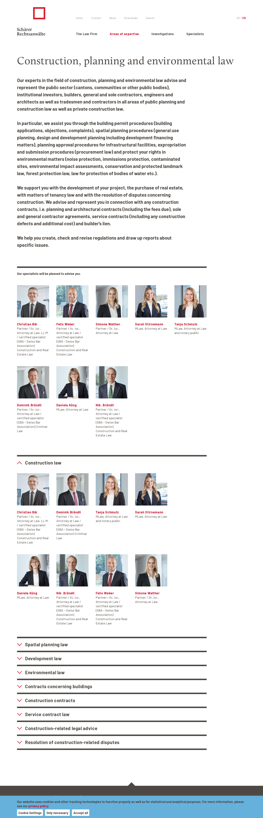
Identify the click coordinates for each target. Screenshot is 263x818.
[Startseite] (46, 21)
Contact (96, 18)
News (112, 18)
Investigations (163, 34)
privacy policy (38, 806)
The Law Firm (86, 34)
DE (238, 18)
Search (150, 18)
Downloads (131, 18)
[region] (131, 807)
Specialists (195, 34)
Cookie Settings (30, 813)
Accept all (80, 813)
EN (244, 18)
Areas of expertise (124, 34)
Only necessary (57, 813)
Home (79, 18)
